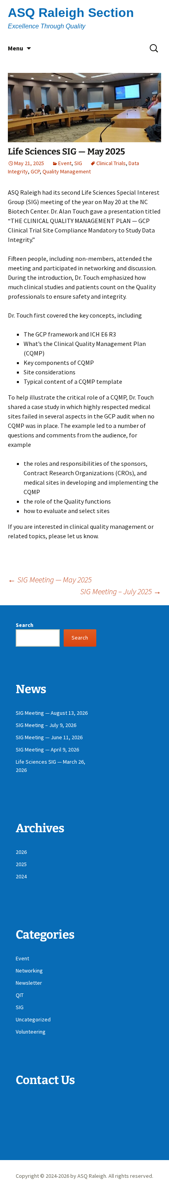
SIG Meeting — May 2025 (50, 579)
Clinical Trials (111, 163)
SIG (78, 163)
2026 (21, 851)
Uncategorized (33, 1019)
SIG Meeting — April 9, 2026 (47, 749)
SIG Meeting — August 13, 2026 (52, 712)
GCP (35, 171)
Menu (15, 48)
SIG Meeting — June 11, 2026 (49, 737)
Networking (29, 970)
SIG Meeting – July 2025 (120, 591)
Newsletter (29, 982)
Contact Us (45, 1080)
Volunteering (31, 1031)
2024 (21, 876)
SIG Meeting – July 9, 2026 (46, 725)
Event (65, 163)
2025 (21, 864)
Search (24, 625)
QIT (20, 995)
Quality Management (66, 171)
